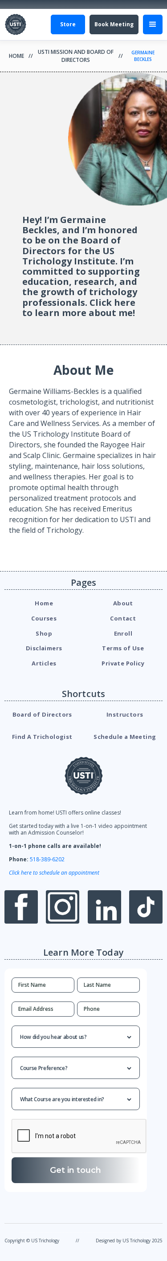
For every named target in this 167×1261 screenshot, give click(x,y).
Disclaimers (44, 648)
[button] (153, 24)
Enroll (123, 633)
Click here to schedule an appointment (54, 872)
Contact (123, 618)
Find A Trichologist (42, 737)
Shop (44, 633)
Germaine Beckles (143, 55)
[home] (15, 24)
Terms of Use (123, 648)
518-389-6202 (47, 859)
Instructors (124, 714)
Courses (44, 618)
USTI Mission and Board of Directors (76, 56)
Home (16, 56)
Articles (44, 663)
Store (68, 24)
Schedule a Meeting (125, 737)
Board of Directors (42, 714)
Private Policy (123, 663)
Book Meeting (114, 24)
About (123, 603)
